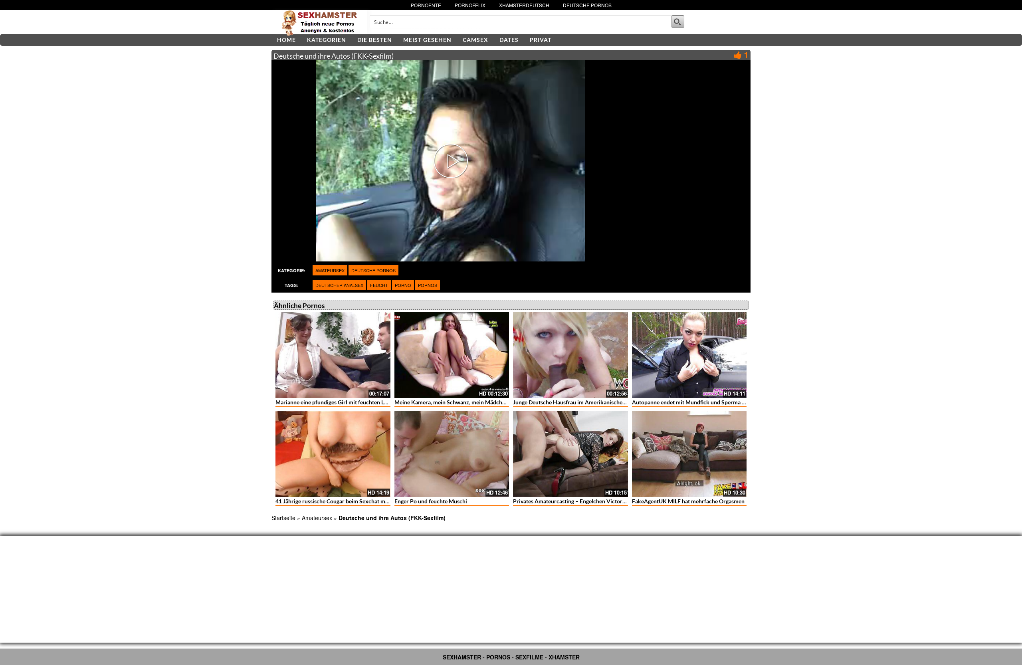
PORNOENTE (426, 5)
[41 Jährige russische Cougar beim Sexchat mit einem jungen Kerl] (332, 454)
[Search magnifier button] (677, 21)
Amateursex (330, 270)
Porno (403, 285)
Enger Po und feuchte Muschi (430, 501)
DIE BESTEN (374, 39)
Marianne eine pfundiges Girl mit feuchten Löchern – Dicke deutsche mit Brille (372, 402)
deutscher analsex (339, 285)
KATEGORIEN (326, 39)
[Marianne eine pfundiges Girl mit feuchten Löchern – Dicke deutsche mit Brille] (332, 355)
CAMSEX (475, 39)
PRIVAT (540, 39)
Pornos (427, 285)
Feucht (379, 285)
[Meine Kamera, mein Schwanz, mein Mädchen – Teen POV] (451, 355)
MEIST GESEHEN (427, 39)
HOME (286, 39)
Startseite (283, 518)
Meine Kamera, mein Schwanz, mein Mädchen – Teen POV (466, 402)
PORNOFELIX (470, 5)
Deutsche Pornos (373, 270)
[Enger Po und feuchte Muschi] (451, 454)
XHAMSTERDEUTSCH (524, 5)
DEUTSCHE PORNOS (587, 5)
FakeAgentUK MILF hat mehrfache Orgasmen (688, 501)
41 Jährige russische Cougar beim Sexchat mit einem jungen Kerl (355, 501)
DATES (509, 39)
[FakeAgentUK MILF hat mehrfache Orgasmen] (689, 454)
